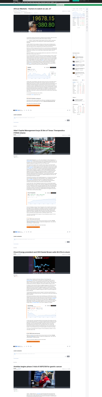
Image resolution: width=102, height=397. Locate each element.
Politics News (38, 3)
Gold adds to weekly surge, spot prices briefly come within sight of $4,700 (79, 57)
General (45, 3)
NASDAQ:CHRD (29, 280)
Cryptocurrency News (49, 3)
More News (78, 76)
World (41, 3)
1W (29, 71)
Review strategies (38, 306)
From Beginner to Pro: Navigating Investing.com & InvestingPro (79, 100)
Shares (84, 8)
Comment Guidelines (16, 122)
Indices (77, 8)
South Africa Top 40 (75, 17)
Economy (35, 3)
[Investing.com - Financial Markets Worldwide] (16, 0)
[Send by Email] (28, 110)
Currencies (74, 8)
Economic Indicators (31, 3)
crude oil (32, 94)
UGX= (30, 63)
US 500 (73, 21)
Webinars (74, 97)
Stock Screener (48, 2)
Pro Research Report (35, 302)
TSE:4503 (38, 393)
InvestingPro (31, 179)
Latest (14, 3)
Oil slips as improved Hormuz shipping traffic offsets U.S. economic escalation (80, 65)
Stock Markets (27, 3)
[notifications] (86, 0)
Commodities (23, 3)
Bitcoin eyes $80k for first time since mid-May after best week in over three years (79, 73)
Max (36, 71)
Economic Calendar (43, 2)
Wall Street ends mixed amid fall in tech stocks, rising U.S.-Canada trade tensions (80, 69)
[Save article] (64, 11)
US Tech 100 (74, 22)
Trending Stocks (75, 104)
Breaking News (53, 3)
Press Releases (57, 3)
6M (32, 71)
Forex (20, 3)
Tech (43, 3)
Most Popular (18, 3)
